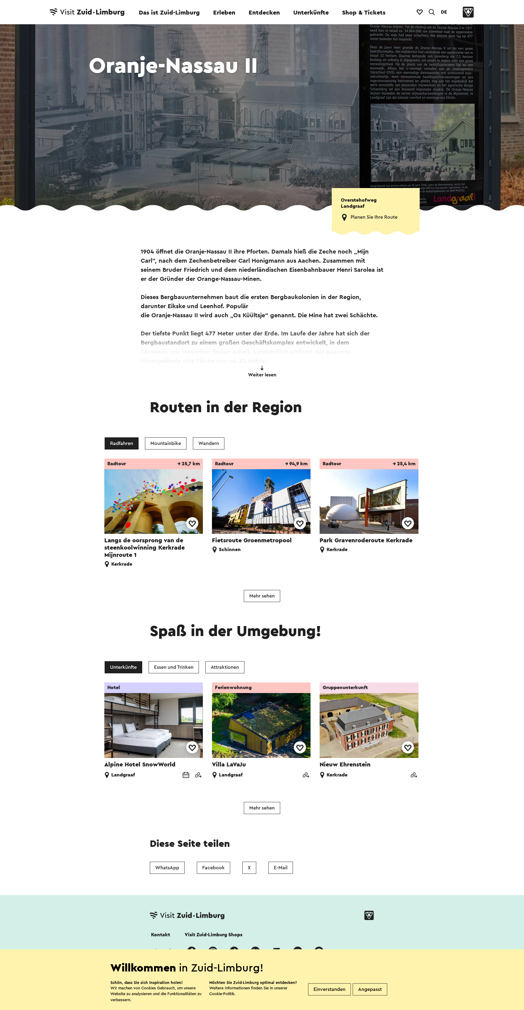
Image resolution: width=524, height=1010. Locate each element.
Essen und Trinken (173, 667)
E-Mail (280, 867)
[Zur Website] (198, 776)
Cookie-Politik (221, 994)
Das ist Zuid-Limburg (169, 13)
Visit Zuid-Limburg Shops (213, 934)
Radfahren (121, 443)
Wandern (208, 443)
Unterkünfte (311, 13)
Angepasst (370, 989)
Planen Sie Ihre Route (374, 217)
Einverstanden (329, 989)
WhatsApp (167, 867)
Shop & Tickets (363, 13)
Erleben (224, 13)
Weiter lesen (262, 374)
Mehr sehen (262, 596)
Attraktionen (225, 667)
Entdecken (264, 13)
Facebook (213, 867)
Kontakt (160, 934)
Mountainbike (165, 443)
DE (444, 12)
